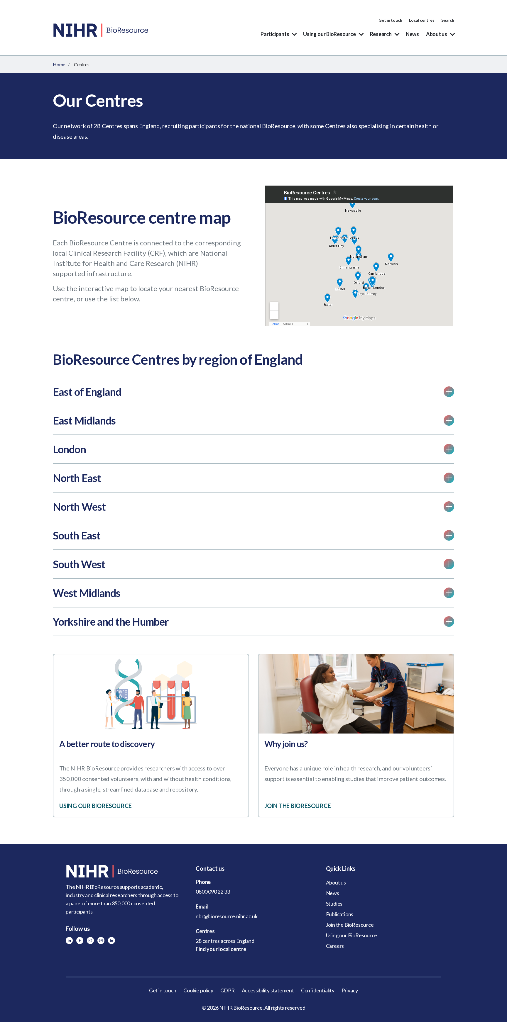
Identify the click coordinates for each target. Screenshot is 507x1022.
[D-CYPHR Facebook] (79, 940)
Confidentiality (317, 990)
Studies (334, 903)
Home (59, 64)
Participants (275, 34)
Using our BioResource (329, 34)
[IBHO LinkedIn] (111, 940)
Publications (339, 914)
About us (436, 34)
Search (447, 20)
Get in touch (390, 20)
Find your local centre (221, 949)
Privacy (350, 990)
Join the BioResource (350, 924)
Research (381, 34)
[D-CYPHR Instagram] (90, 940)
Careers (335, 946)
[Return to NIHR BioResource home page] (123, 871)
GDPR (227, 990)
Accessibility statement (268, 990)
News (412, 34)
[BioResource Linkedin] (69, 940)
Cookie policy (198, 990)
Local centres (421, 20)
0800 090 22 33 (213, 891)
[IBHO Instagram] (100, 940)
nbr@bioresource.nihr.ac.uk (227, 916)
